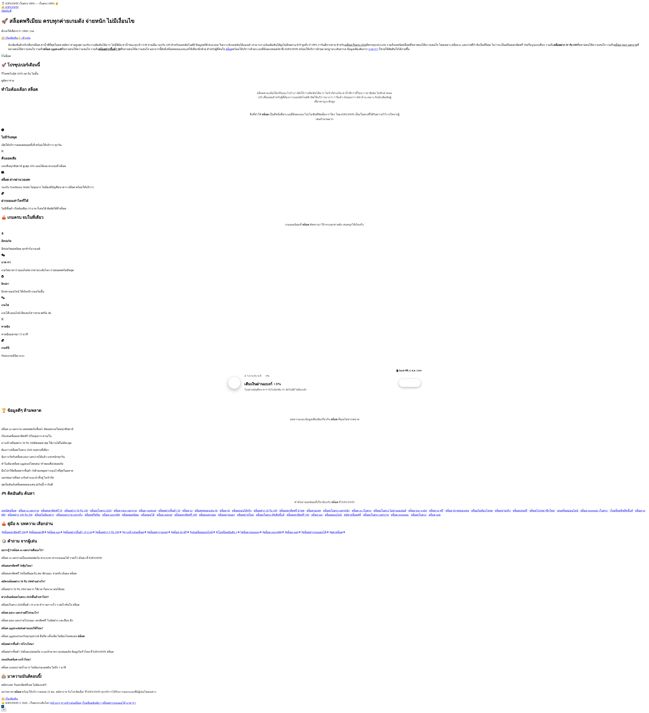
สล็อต (229, 49)
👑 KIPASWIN (10, 7)
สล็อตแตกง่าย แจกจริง (69, 514)
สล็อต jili (225, 510)
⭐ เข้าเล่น (24, 38)
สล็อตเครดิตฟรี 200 (185, 514)
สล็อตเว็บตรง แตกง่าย (376, 514)
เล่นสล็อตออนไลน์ (567, 510)
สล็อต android (164, 514)
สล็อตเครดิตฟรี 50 (51, 510)
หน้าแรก (55, 703)
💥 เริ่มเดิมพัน (9, 38)
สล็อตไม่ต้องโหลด (482, 510)
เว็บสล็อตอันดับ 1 (92, 703)
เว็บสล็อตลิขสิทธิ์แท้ (621, 510)
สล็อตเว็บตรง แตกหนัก (336, 510)
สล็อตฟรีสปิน (92, 514)
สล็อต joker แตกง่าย (125, 510)
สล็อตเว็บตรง (418, 514)
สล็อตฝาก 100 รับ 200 (20, 514)
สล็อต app (317, 514)
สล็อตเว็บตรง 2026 (101, 510)
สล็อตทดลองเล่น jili (206, 510)
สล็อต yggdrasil (147, 510)
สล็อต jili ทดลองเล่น (457, 510)
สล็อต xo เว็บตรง (361, 510)
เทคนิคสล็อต (8, 510)
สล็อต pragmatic (400, 514)
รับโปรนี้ (411, 383)
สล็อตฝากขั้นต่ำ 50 (169, 510)
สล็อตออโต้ (147, 514)
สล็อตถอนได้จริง (241, 510)
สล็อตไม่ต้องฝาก (44, 514)
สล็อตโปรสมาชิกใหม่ (542, 510)
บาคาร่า (373, 49)
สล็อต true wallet (417, 510)
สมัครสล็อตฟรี (352, 514)
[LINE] (2, 706)
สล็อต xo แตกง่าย (29, 510)
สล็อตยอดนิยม (130, 514)
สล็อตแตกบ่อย (207, 514)
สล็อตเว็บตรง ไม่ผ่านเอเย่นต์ (390, 510)
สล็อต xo (187, 510)
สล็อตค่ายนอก (226, 514)
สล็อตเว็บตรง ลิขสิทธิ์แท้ (270, 514)
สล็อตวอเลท (314, 510)
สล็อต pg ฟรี (436, 510)
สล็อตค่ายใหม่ (245, 514)
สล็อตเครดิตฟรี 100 (298, 514)
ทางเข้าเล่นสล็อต (71, 703)
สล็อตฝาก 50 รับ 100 (76, 510)
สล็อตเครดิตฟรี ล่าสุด (291, 510)
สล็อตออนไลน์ (333, 514)
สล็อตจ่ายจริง (503, 510)
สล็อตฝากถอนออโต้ (114, 703)
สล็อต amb (435, 514)
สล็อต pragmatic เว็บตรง (594, 510)
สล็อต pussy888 (111, 514)
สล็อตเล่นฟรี (520, 510)
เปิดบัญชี (6, 10)
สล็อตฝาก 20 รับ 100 (265, 510)
